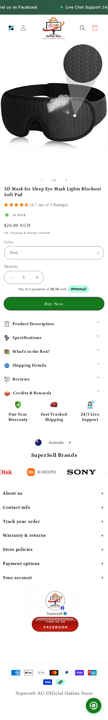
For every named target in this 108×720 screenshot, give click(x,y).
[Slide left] (42, 180)
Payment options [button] (21, 563)
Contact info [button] (16, 507)
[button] (11, 28)
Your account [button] (17, 577)
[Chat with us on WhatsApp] (93, 705)
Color (8, 242)
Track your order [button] (21, 521)
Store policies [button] (17, 549)
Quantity (11, 266)
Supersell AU (31, 693)
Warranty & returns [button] (24, 535)
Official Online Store (69, 693)
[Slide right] (66, 180)
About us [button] (12, 493)
